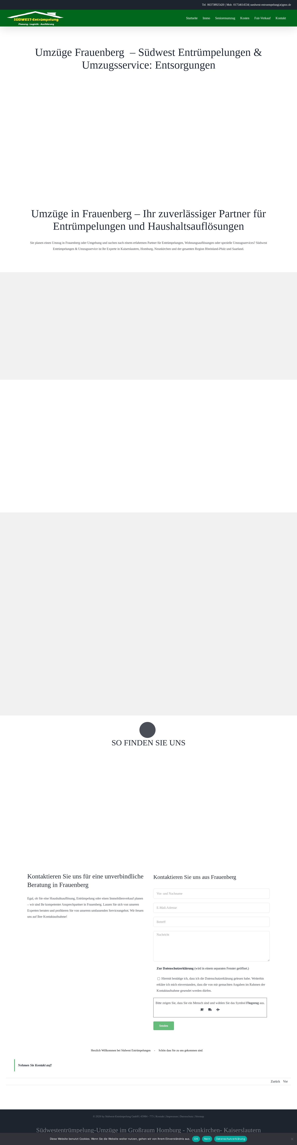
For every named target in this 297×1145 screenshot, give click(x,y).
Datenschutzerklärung (230, 1138)
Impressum (172, 1116)
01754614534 (241, 4)
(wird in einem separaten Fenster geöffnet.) (203, 968)
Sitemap (199, 1116)
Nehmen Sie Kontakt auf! (35, 1065)
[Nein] (292, 1139)
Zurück (275, 1081)
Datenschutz (186, 1116)
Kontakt (160, 1116)
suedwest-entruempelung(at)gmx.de (270, 4)
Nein (207, 1138)
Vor (285, 1081)
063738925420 (215, 4)
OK (196, 1138)
